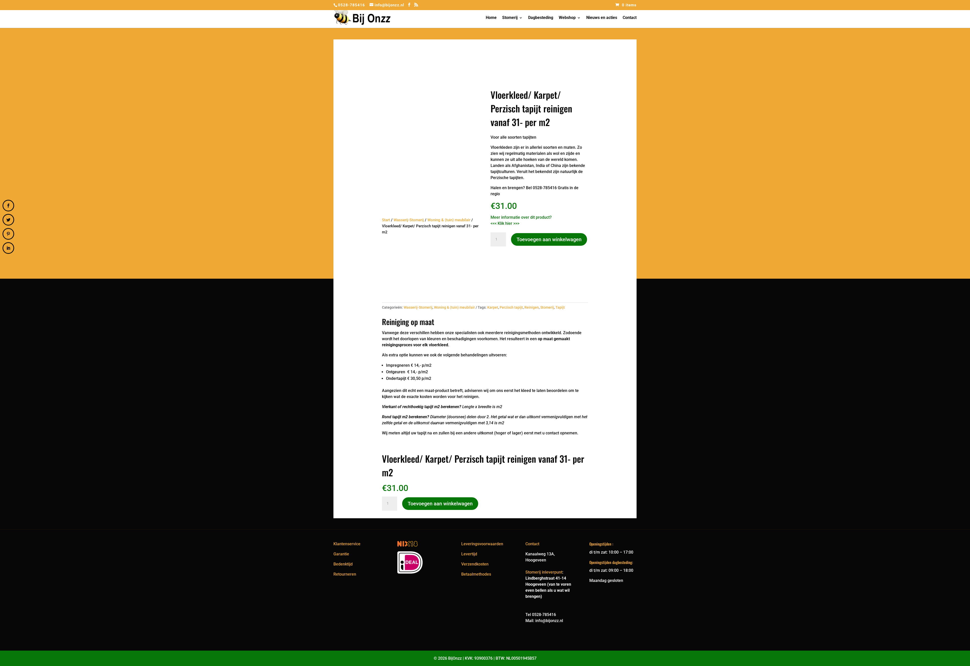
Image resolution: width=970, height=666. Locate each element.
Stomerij (510, 18)
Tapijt (560, 307)
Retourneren (344, 574)
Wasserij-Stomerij (409, 220)
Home (491, 18)
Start (386, 220)
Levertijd (469, 554)
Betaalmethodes (476, 574)
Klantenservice (346, 543)
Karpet (492, 307)
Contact (630, 18)
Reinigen (531, 307)
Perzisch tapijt (511, 307)
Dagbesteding (540, 18)
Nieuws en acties (601, 18)
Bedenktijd (343, 564)
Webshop (567, 18)
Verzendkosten (475, 564)
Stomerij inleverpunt (543, 572)
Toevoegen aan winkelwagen (549, 239)
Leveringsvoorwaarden (482, 543)
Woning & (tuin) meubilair (448, 220)
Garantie (341, 554)
